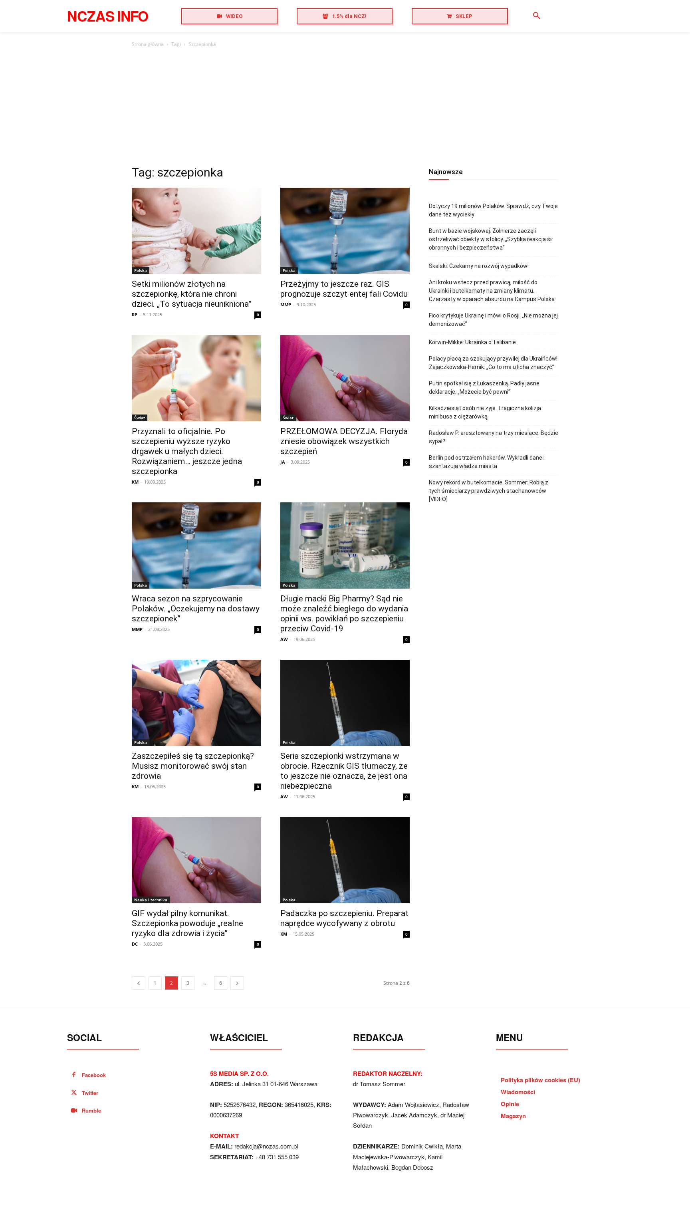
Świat (139, 418)
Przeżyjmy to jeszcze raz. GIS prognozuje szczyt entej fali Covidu (344, 289)
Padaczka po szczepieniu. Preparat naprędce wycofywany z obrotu (344, 918)
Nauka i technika (150, 900)
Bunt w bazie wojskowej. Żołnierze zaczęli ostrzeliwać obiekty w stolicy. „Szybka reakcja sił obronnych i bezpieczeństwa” (491, 239)
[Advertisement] (345, 109)
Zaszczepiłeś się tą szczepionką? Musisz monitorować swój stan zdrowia (193, 766)
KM (135, 482)
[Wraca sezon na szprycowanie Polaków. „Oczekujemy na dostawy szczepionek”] (196, 545)
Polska (140, 270)
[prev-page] (138, 983)
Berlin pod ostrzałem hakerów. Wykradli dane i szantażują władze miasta (487, 461)
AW (284, 639)
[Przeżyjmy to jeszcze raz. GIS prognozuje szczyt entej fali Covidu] (345, 231)
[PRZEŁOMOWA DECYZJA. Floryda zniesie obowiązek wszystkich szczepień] (345, 378)
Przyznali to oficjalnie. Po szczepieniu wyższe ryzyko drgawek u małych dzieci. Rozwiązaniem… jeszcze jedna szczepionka (187, 451)
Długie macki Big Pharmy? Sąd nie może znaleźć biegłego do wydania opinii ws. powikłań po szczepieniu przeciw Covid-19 (344, 613)
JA (282, 462)
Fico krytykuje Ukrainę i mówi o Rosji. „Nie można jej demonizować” (493, 319)
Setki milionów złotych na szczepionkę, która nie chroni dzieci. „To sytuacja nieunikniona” (192, 294)
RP (134, 314)
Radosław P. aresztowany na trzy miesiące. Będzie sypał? (493, 437)
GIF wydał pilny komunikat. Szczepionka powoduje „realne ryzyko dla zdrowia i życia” (187, 923)
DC (135, 944)
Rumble (91, 1110)
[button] (536, 16)
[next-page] (237, 983)
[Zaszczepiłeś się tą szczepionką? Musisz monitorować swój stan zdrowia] (196, 703)
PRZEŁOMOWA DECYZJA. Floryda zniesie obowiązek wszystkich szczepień (344, 441)
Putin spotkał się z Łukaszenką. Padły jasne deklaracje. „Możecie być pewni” (484, 387)
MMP (285, 304)
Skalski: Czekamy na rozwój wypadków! (479, 266)
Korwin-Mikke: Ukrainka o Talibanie (472, 342)
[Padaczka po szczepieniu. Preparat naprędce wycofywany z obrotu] (345, 860)
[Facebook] (74, 1075)
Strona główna (148, 44)
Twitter (90, 1093)
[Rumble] (74, 1111)
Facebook (94, 1075)
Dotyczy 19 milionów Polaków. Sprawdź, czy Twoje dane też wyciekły (493, 210)
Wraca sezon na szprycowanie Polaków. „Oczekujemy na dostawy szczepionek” (196, 608)
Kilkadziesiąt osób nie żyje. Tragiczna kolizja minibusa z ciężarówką (485, 412)
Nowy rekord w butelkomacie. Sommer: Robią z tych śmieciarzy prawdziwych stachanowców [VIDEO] (488, 490)
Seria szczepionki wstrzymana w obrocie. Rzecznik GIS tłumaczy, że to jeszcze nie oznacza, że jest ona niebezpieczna (344, 771)
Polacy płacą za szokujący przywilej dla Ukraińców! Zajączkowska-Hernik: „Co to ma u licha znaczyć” (493, 362)
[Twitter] (74, 1093)
